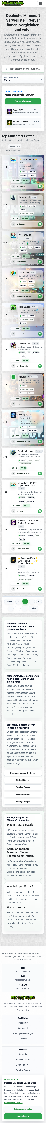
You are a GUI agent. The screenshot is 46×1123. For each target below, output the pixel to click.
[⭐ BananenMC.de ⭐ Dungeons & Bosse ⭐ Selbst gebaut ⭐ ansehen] (23, 574)
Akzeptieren (23, 1116)
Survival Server (23, 787)
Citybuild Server (23, 780)
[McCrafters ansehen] (23, 390)
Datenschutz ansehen (23, 1109)
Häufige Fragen (23, 801)
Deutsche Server (23, 1059)
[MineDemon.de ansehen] (23, 355)
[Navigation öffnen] (40, 3)
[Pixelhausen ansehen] (23, 321)
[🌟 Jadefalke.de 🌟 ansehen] (23, 173)
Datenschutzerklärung (13, 1102)
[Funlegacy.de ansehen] (23, 428)
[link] (23, 173)
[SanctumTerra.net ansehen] (23, 463)
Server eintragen (23, 101)
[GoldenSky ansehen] (23, 284)
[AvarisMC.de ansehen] (23, 248)
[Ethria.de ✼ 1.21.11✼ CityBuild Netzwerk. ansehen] (23, 498)
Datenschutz (23, 1028)
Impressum (23, 1023)
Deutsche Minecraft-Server (23, 773)
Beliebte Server (23, 794)
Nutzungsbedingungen (23, 1033)
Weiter (33, 608)
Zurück (9, 601)
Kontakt (23, 1039)
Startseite (23, 1054)
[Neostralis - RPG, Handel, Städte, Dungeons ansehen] (23, 535)
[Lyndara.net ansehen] (23, 211)
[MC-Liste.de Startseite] (13, 3)
